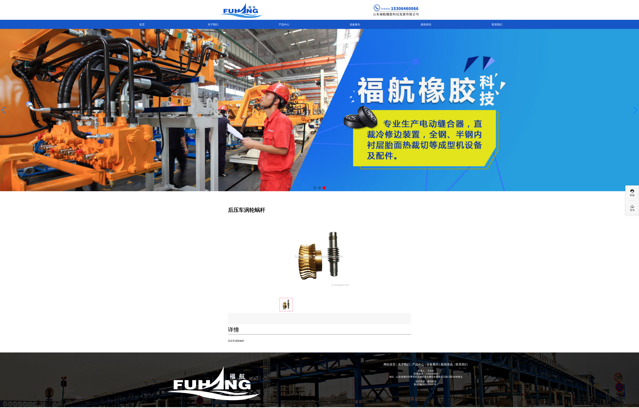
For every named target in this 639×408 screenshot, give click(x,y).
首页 (142, 24)
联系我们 (497, 24)
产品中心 (284, 24)
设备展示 (355, 24)
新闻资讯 (426, 24)
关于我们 (213, 24)
